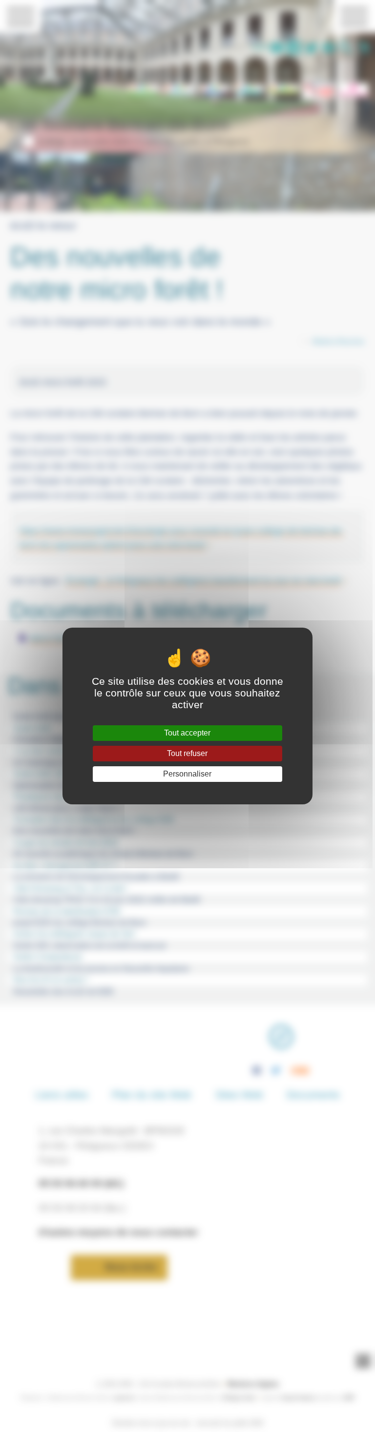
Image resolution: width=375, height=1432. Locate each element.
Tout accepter (187, 733)
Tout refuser (187, 753)
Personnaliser (187, 774)
